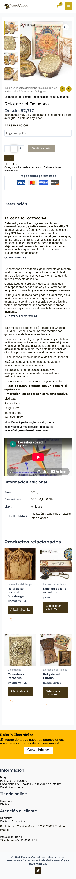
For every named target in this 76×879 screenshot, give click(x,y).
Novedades (7, 801)
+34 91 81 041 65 (26, 840)
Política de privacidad (13, 780)
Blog (3, 777)
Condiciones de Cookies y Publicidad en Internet (30, 784)
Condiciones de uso (12, 787)
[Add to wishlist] (9, 158)
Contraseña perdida (12, 821)
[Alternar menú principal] (68, 6)
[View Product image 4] (11, 74)
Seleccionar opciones (53, 607)
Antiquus (36, 506)
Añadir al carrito (41, 148)
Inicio (7, 87)
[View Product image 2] (11, 43)
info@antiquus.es (11, 837)
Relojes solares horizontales (51, 96)
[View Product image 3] (11, 58)
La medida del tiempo (25, 87)
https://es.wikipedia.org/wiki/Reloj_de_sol (30, 422)
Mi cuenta (6, 818)
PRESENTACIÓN (16, 125)
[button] (65, 27)
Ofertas (4, 804)
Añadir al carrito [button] (20, 609)
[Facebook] (38, 870)
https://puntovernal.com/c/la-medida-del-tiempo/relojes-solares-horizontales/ (29, 428)
